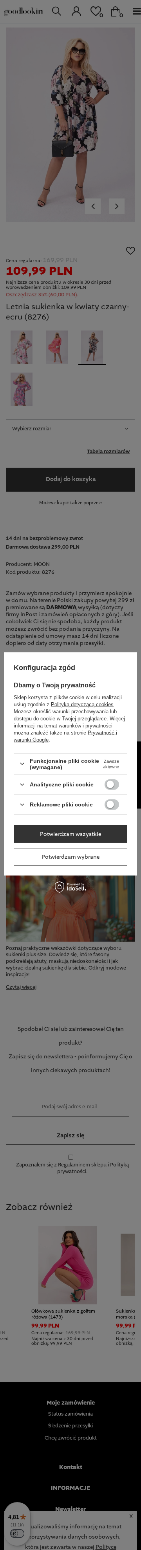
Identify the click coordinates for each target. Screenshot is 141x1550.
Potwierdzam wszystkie (70, 834)
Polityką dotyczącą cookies (82, 704)
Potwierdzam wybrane (70, 857)
